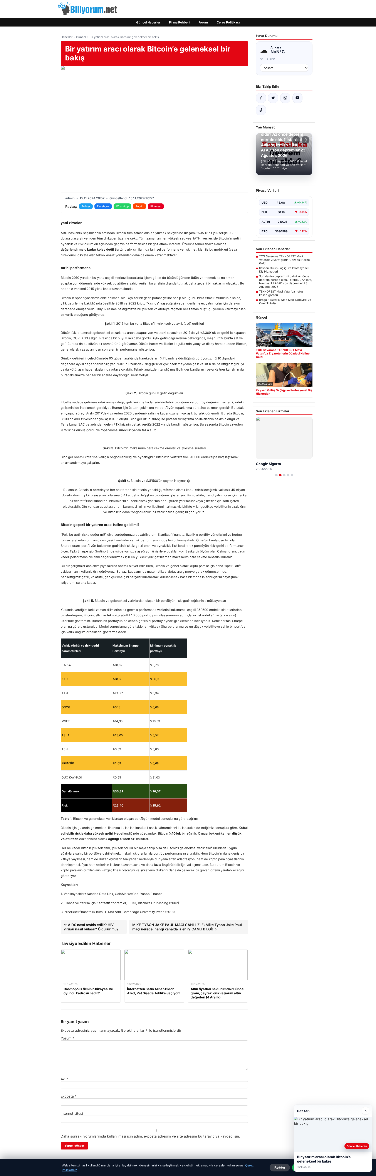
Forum (203, 22)
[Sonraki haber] (305, 140)
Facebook (103, 206)
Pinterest (155, 206)
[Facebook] (261, 98)
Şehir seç (267, 59)
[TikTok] (261, 110)
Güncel (81, 37)
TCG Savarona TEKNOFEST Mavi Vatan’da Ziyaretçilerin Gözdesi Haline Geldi (284, 259)
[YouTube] (297, 98)
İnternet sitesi (72, 1113)
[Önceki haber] (296, 140)
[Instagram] (285, 98)
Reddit (139, 206)
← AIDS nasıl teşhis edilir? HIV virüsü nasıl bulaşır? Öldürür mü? (91, 927)
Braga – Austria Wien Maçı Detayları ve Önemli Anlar (285, 301)
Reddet (279, 1167)
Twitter (86, 206)
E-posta (69, 1096)
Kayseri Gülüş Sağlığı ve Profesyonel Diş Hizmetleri (284, 269)
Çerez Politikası (228, 22)
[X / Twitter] (273, 98)
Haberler (66, 37)
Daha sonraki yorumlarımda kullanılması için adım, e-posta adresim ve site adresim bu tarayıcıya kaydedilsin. (150, 1136)
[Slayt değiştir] (276, 475)
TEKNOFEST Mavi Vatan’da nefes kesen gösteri (281, 293)
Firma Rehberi (179, 22)
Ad (64, 1079)
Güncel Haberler (148, 22)
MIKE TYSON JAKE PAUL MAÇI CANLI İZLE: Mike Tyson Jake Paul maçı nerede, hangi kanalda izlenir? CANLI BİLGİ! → (187, 927)
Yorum (67, 1038)
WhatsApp (122, 206)
